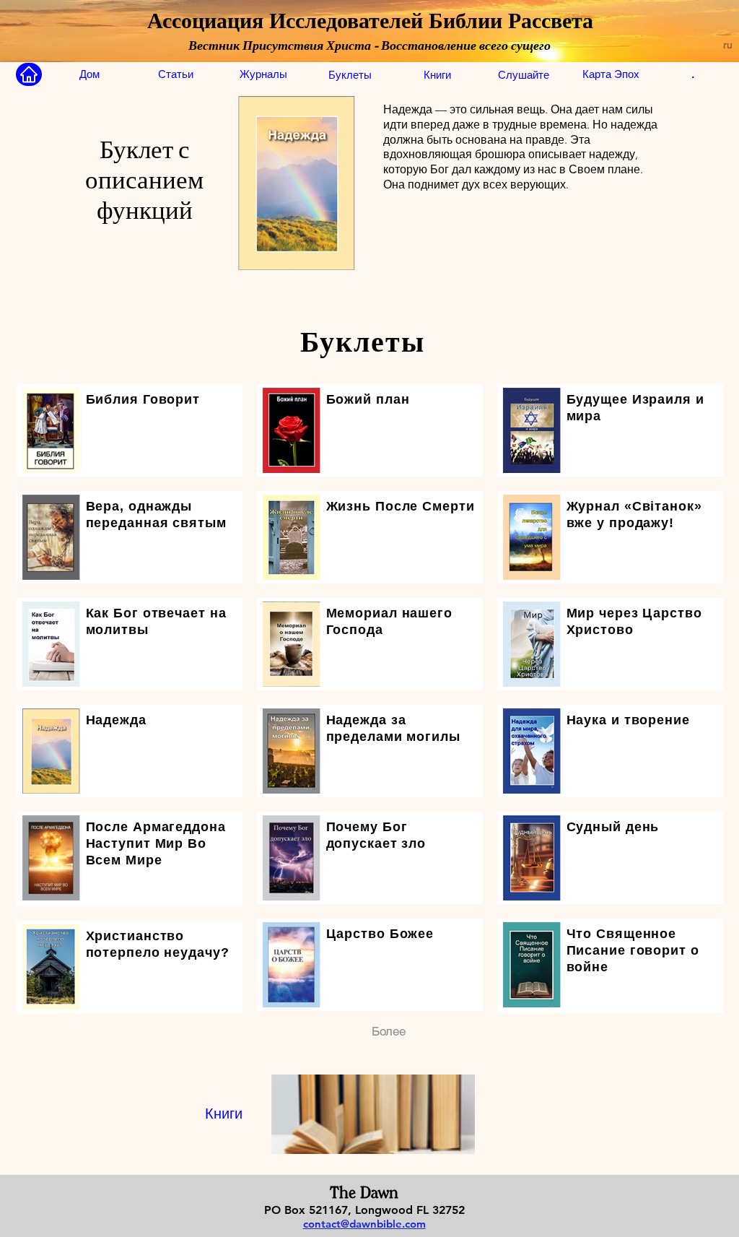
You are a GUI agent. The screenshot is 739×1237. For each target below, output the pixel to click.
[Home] (29, 74)
